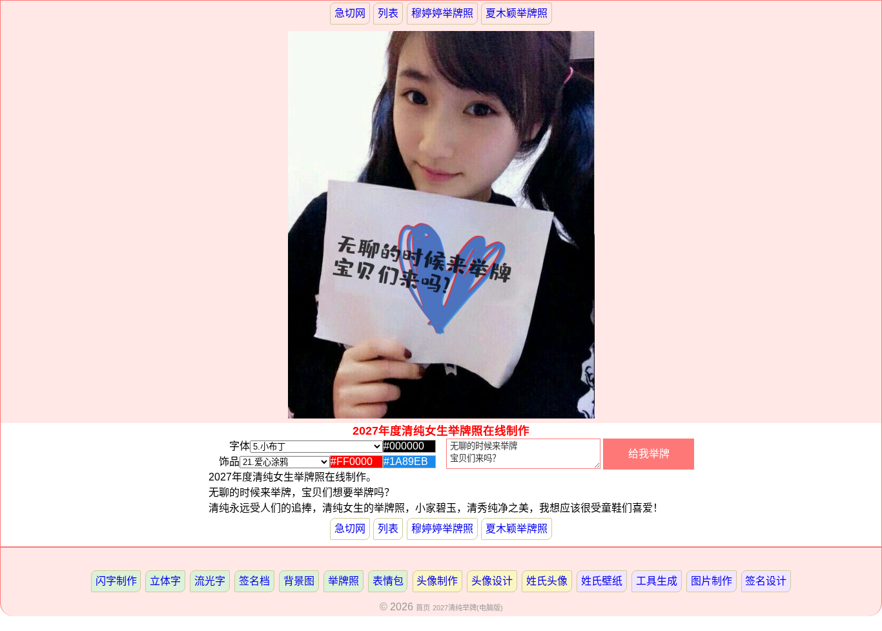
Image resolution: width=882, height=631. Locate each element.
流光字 (209, 580)
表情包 (388, 580)
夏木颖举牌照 (517, 13)
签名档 (254, 580)
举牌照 (343, 580)
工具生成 (656, 580)
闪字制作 (116, 580)
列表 (388, 13)
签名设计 (765, 580)
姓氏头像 (547, 580)
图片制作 (711, 580)
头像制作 (437, 580)
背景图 (298, 580)
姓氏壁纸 (601, 580)
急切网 (349, 13)
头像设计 (492, 580)
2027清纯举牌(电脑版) (468, 608)
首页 (423, 608)
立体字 (165, 580)
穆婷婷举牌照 (442, 13)
